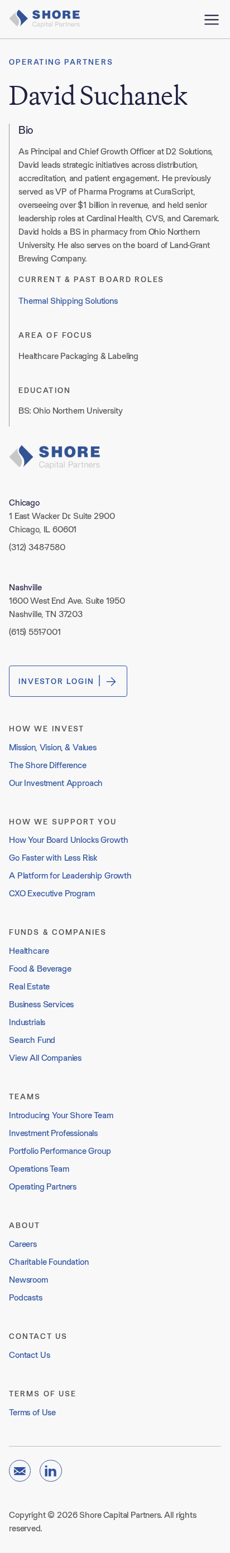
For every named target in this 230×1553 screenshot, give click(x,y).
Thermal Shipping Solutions (68, 301)
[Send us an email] (20, 1471)
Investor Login (56, 681)
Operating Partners (61, 62)
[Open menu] (211, 19)
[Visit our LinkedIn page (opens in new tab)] (50, 1471)
